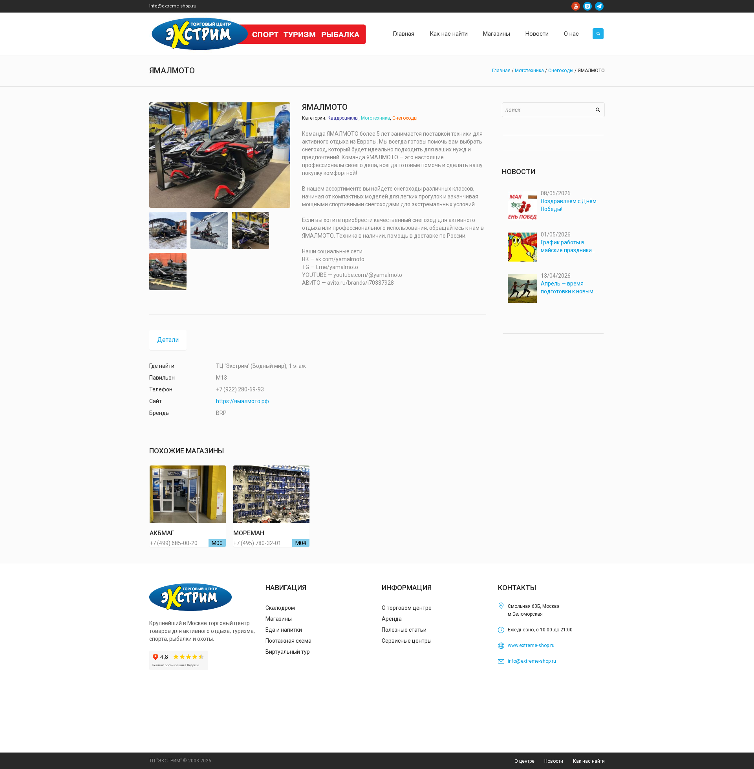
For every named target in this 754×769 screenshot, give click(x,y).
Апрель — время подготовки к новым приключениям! (567, 287)
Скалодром (280, 608)
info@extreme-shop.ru (172, 6)
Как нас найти (589, 761)
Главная (501, 70)
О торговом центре (407, 608)
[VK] (587, 6)
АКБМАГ (162, 533)
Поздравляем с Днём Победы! (569, 205)
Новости (553, 761)
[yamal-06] (250, 230)
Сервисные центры (407, 641)
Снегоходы (560, 70)
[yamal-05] (168, 271)
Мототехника (529, 70)
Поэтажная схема (288, 641)
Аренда (392, 619)
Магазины (278, 619)
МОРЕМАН (248, 533)
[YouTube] (575, 6)
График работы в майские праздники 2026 (566, 246)
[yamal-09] (168, 230)
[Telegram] (599, 6)
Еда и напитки (283, 630)
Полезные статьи (404, 630)
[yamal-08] (209, 230)
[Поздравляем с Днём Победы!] (522, 205)
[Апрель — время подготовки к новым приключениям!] (522, 288)
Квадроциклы (343, 118)
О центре (524, 761)
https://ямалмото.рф (242, 401)
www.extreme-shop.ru (531, 645)
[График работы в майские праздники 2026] (522, 247)
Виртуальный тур (287, 652)
